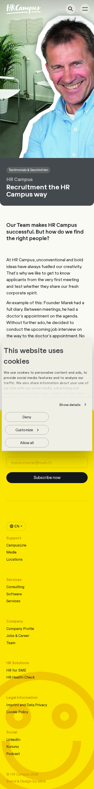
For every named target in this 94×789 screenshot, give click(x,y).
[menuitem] (16, 526)
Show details (69, 404)
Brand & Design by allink (26, 781)
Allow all (27, 442)
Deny (27, 416)
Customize (24, 429)
